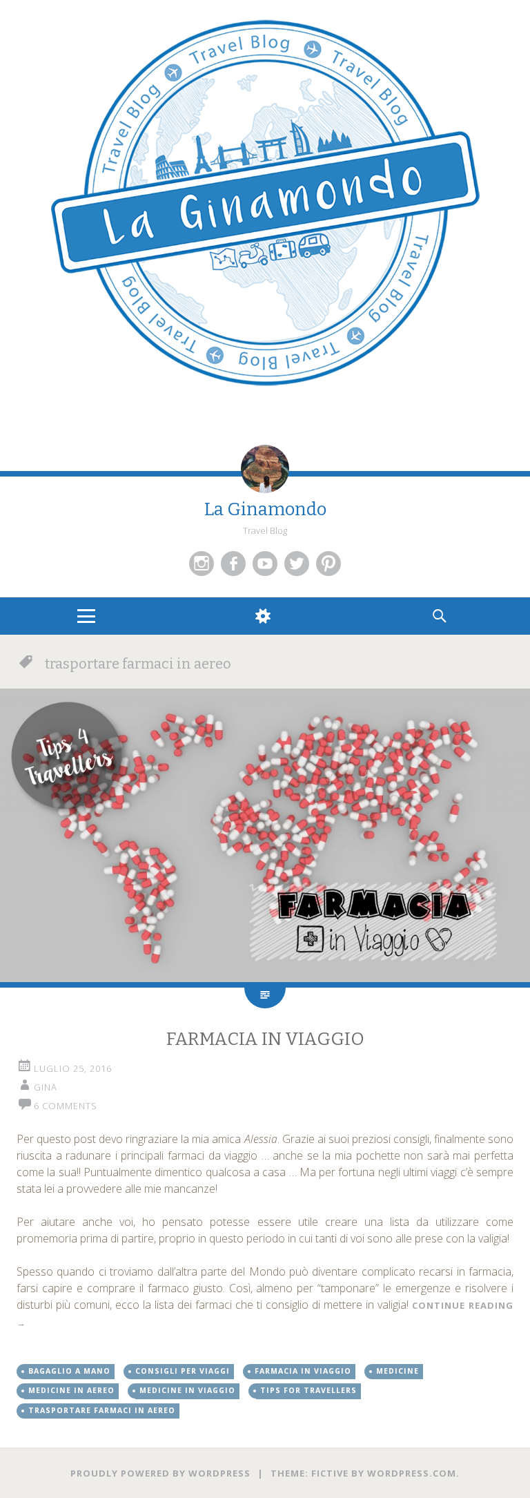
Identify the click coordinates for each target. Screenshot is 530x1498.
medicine (397, 1371)
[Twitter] (296, 563)
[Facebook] (233, 563)
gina (45, 1087)
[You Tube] (265, 563)
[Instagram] (201, 563)
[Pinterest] (328, 563)
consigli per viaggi (182, 1371)
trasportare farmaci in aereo (101, 1410)
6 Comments (65, 1106)
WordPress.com (411, 1473)
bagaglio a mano (69, 1371)
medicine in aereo (71, 1390)
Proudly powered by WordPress (160, 1473)
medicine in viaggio (187, 1390)
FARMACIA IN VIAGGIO (265, 1039)
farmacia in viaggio (303, 1371)
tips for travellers (308, 1390)
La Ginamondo (265, 509)
